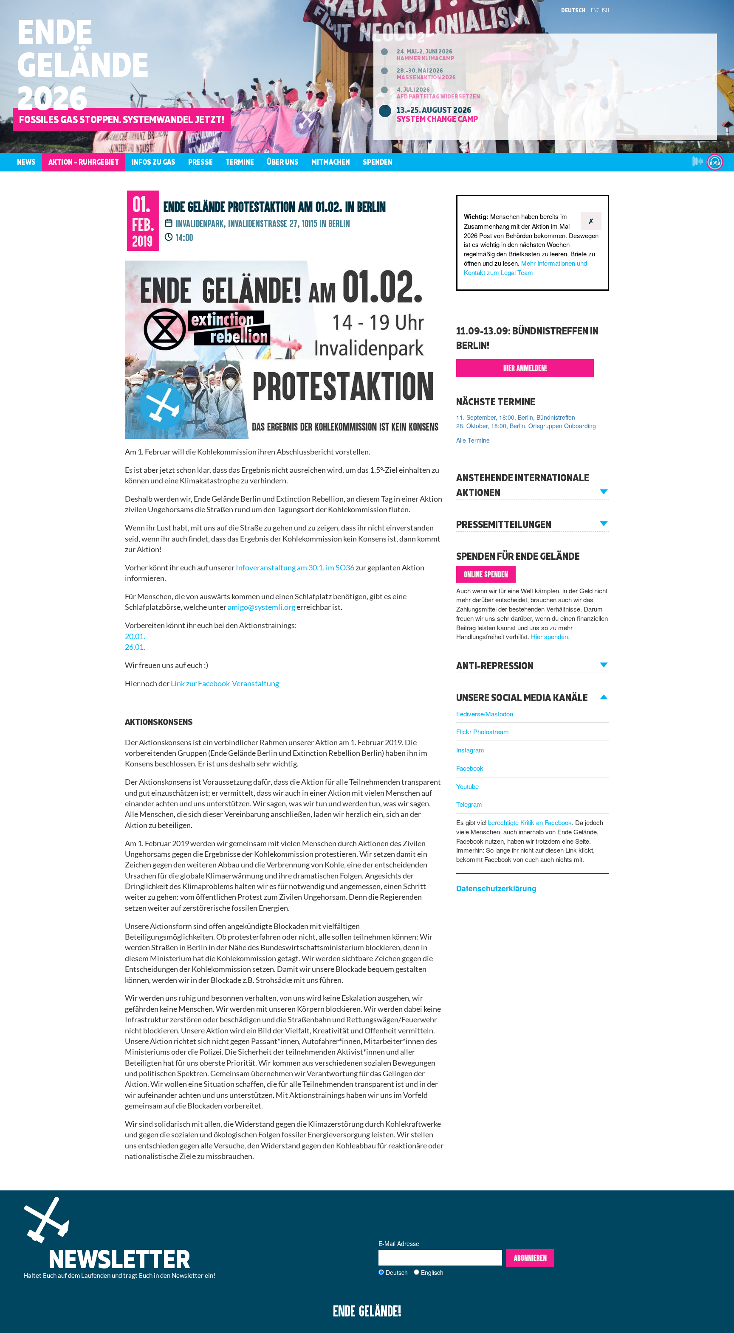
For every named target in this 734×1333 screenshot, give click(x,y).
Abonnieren (530, 1258)
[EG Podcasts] (714, 162)
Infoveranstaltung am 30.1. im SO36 (295, 567)
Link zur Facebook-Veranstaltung (225, 683)
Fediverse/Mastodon (484, 713)
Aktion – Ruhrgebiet (83, 161)
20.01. (135, 636)
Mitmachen (330, 161)
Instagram (470, 749)
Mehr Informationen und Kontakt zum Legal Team (525, 267)
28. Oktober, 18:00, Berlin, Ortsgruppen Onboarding (526, 425)
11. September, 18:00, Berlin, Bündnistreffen (515, 417)
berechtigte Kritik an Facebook (530, 822)
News (26, 161)
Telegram (469, 804)
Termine (240, 161)
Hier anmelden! (525, 368)
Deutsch (573, 10)
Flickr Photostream (482, 731)
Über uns (283, 161)
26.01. (135, 647)
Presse (200, 161)
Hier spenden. (550, 636)
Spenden (377, 161)
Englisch (432, 1272)
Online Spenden (486, 574)
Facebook (469, 767)
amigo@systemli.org (261, 607)
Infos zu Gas (153, 161)
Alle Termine (473, 440)
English (600, 10)
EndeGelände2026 (83, 64)
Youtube (467, 786)
